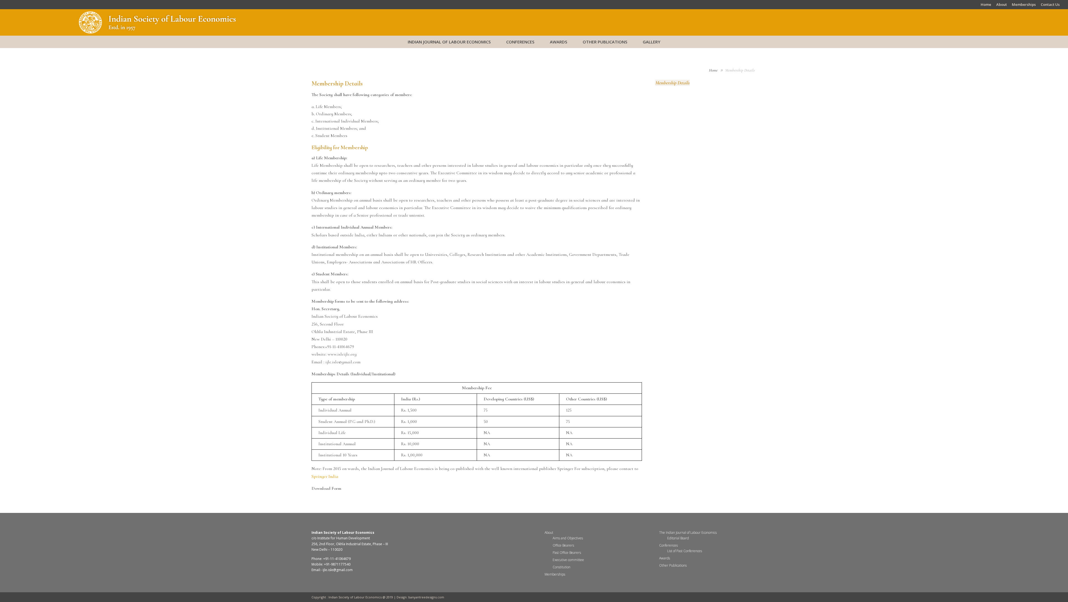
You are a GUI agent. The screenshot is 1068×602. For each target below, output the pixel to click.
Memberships (1024, 5)
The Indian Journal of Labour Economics (688, 532)
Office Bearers (563, 545)
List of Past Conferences (684, 551)
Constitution (561, 567)
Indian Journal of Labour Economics (449, 42)
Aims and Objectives (568, 538)
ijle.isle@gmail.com (342, 362)
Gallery (651, 42)
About (1001, 5)
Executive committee (568, 559)
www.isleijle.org (342, 354)
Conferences (520, 42)
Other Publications (605, 42)
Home (986, 5)
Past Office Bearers (567, 552)
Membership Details (672, 83)
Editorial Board (678, 538)
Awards (558, 42)
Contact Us (1050, 5)
